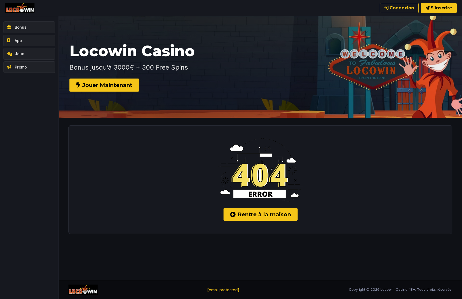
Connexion (402, 7)
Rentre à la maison (264, 214)
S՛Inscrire (441, 7)
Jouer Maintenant (107, 85)
